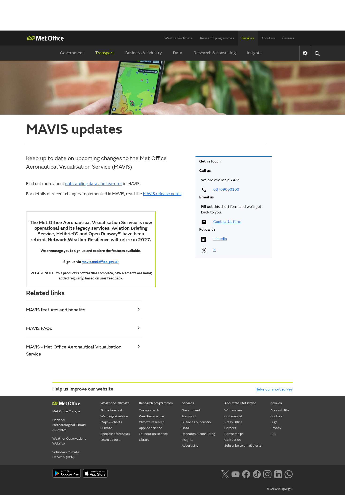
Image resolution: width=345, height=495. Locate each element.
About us (268, 38)
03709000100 (226, 189)
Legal (274, 422)
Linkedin (220, 238)
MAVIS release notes (162, 194)
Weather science (151, 416)
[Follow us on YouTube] (235, 473)
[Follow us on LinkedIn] (278, 473)
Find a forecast (111, 410)
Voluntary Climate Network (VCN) (65, 454)
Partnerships (234, 434)
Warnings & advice (114, 416)
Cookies (276, 416)
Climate (106, 428)
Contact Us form (227, 221)
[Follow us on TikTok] (257, 473)
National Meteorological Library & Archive (69, 425)
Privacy (275, 428)
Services (248, 38)
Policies (276, 403)
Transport (104, 53)
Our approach (149, 410)
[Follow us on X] (225, 473)
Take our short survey (274, 389)
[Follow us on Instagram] (267, 473)
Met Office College (66, 411)
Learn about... (110, 440)
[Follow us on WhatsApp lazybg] (288, 473)
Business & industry (143, 53)
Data (177, 53)
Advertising (190, 446)
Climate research (152, 422)
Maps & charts (111, 422)
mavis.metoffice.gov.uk (100, 262)
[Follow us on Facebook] (246, 473)
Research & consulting (215, 53)
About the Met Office (240, 403)
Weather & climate (179, 38)
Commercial (233, 416)
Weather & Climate (115, 403)
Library (144, 440)
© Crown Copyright (280, 489)
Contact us (232, 440)
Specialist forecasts (115, 434)
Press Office (233, 422)
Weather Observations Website (69, 441)
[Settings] (305, 53)
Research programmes (217, 38)
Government (72, 53)
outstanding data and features (93, 183)
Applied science (150, 428)
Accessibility (279, 410)
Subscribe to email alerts (242, 446)
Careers (288, 38)
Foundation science (153, 434)
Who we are (233, 410)
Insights (254, 53)
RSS (273, 434)
